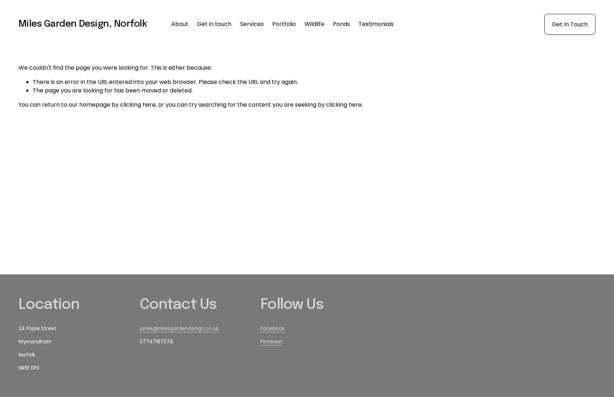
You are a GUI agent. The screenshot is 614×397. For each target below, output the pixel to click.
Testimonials (376, 24)
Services (252, 24)
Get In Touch (570, 24)
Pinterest (271, 341)
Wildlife (314, 24)
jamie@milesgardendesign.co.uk (179, 328)
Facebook (272, 328)
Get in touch (214, 24)
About (179, 24)
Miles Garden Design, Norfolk (82, 24)
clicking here (138, 105)
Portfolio (284, 24)
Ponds (341, 24)
